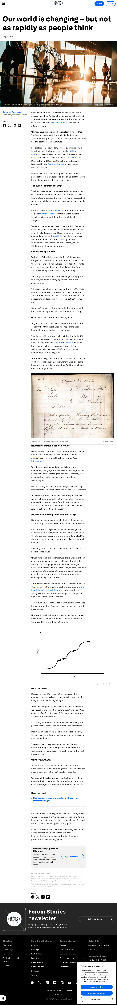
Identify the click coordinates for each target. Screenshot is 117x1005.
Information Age (39, 461)
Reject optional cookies (96, 993)
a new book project (58, 122)
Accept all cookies (96, 987)
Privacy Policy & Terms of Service (58, 990)
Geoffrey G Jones (56, 164)
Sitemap (58, 994)
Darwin (56, 342)
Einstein (69, 342)
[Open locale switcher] (3, 998)
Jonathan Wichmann (12, 112)
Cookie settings (96, 999)
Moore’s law (58, 210)
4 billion (59, 236)
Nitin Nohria (71, 157)
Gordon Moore (47, 214)
